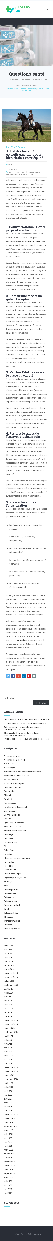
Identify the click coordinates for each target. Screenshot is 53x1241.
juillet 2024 (8, 1040)
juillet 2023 (8, 1087)
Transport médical (12, 921)
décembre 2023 (11, 1067)
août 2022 (8, 1130)
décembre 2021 (11, 1162)
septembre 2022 (11, 1126)
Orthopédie (9, 850)
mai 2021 (8, 1189)
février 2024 (9, 1060)
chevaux (9, 175)
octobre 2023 (9, 1075)
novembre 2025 (11, 977)
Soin (6, 885)
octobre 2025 (9, 981)
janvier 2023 (9, 1111)
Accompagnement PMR (14, 760)
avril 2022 (8, 1146)
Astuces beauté (11, 779)
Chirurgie (8, 795)
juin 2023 (8, 1091)
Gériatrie (7, 819)
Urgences (8, 925)
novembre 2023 (11, 1071)
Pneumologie (9, 862)
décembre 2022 (11, 1114)
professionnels (23, 640)
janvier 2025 (9, 1016)
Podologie (8, 866)
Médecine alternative (13, 827)
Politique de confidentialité (31, 1234)
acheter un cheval (32, 241)
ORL (6, 846)
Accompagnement (12, 756)
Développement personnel (15, 807)
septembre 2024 (11, 1032)
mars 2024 (8, 1056)
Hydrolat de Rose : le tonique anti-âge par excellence (26, 739)
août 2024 (8, 1036)
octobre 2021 (9, 1169)
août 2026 (8, 946)
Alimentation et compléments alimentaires (22, 772)
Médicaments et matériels (15, 830)
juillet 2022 (8, 1134)
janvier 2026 (9, 969)
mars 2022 (8, 1150)
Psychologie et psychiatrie (15, 878)
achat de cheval (15, 172)
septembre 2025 (11, 985)
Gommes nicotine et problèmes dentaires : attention (26, 719)
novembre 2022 (11, 1118)
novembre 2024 (11, 1024)
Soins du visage (10, 901)
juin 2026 (8, 950)
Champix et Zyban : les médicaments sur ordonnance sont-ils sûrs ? (21, 734)
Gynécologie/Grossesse (14, 823)
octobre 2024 (9, 1028)
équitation (31, 175)
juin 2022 (8, 1138)
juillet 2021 (8, 1181)
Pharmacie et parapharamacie (17, 858)
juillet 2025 (8, 993)
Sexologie (8, 881)
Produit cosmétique (12, 874)
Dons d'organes (10, 811)
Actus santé (9, 764)
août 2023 (8, 1083)
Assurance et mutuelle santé (16, 775)
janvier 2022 (9, 1158)
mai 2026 (8, 954)
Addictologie (9, 768)
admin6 (11, 164)
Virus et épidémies (12, 929)
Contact (16, 1234)
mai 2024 (8, 1048)
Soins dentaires (10, 893)
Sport (6, 909)
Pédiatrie (8, 854)
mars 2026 (8, 961)
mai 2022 (8, 1142)
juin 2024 (8, 1044)
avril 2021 (8, 1193)
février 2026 (9, 965)
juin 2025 (8, 997)
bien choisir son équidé (31, 172)
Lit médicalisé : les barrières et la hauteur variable (25, 723)
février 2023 (9, 1107)
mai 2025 (8, 1001)
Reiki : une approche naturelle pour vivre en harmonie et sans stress (22, 728)
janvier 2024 (9, 1063)
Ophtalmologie (10, 842)
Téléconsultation (11, 913)
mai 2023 (8, 1095)
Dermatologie (10, 803)
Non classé (8, 838)
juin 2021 (8, 1185)
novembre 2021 (11, 1166)
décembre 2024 (11, 1020)
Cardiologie (9, 791)
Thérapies (8, 917)
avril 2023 (8, 1099)
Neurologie (8, 834)
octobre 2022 (9, 1122)
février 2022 (9, 1154)
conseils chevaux (20, 175)
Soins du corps (10, 897)
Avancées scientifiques (14, 783)
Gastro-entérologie (12, 815)
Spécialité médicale (12, 905)
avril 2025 (8, 1005)
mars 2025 (8, 1008)
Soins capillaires (11, 889)
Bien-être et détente (15, 147)
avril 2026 (8, 957)
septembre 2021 (11, 1173)
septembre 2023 (11, 1079)
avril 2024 (8, 1052)
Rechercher (9, 698)
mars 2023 (8, 1103)
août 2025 (8, 989)
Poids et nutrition (11, 870)
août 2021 (8, 1177)
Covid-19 (8, 799)
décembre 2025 (11, 973)
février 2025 (9, 1012)
